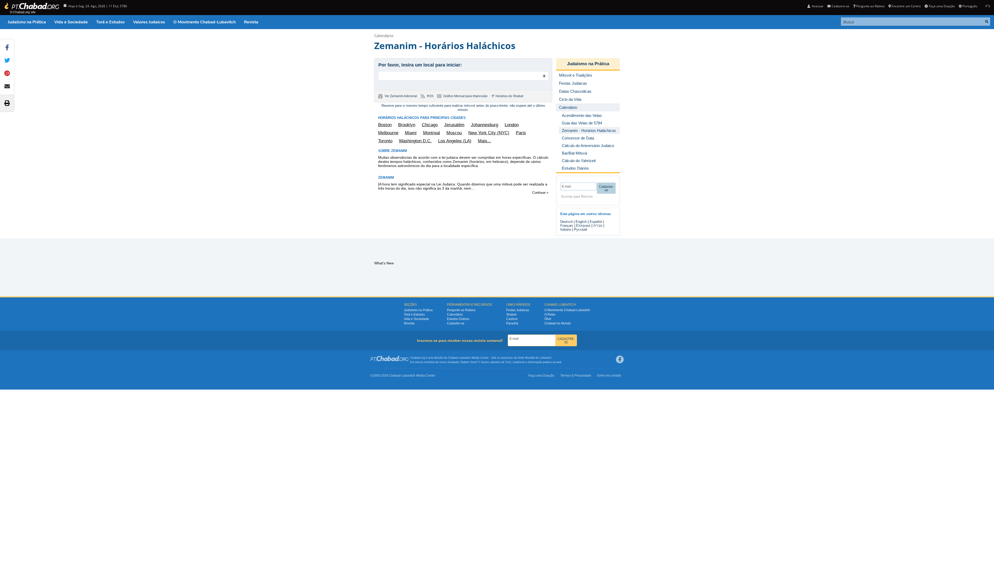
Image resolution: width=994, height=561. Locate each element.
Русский (580, 229)
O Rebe (549, 314)
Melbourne (388, 132)
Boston (385, 124)
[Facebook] (620, 359)
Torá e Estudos (110, 22)
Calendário (383, 35)
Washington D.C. (415, 140)
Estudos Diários (458, 319)
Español (596, 222)
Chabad (453, 357)
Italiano (565, 229)
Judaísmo (518, 362)
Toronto (385, 140)
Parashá (512, 323)
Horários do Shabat (509, 96)
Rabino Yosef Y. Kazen (474, 362)
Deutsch (566, 222)
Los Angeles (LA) (454, 140)
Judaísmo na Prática (27, 22)
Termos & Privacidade (575, 375)
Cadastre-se (455, 323)
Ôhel (547, 319)
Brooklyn (406, 124)
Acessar (817, 6)
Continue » (540, 193)
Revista (251, 22)
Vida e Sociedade (71, 22)
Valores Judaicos (149, 22)
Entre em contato (609, 375)
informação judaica (540, 362)
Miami (411, 132)
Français (566, 226)
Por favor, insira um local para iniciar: (420, 65)
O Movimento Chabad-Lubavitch (204, 22)
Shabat (511, 314)
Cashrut (511, 319)
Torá (508, 362)
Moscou (454, 132)
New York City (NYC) (488, 132)
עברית (597, 226)
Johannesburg (484, 124)
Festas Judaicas (517, 310)
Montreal (431, 132)
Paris (521, 132)
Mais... (484, 140)
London (512, 124)
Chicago (430, 124)
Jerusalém (454, 124)
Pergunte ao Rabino (870, 6)
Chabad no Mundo (557, 323)
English (581, 222)
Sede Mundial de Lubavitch (534, 357)
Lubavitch (465, 357)
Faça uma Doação (941, 6)
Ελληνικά (583, 226)
